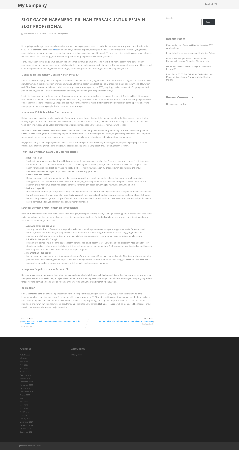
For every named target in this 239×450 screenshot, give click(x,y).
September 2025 (26, 391)
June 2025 (24, 402)
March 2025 (25, 412)
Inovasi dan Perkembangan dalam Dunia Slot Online (190, 53)
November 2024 (26, 425)
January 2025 (25, 418)
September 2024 (26, 432)
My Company (32, 5)
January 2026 (25, 378)
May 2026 (24, 365)
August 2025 (25, 395)
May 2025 (24, 405)
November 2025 (26, 385)
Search (169, 18)
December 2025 (26, 381)
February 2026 (25, 375)
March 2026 (25, 371)
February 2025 (25, 415)
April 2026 (24, 368)
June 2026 (24, 361)
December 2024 (26, 422)
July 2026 (23, 358)
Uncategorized (62, 34)
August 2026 (25, 355)
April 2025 (24, 408)
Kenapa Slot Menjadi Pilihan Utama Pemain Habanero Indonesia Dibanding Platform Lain (187, 59)
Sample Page (212, 4)
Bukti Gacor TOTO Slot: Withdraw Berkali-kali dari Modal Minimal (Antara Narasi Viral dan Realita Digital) (189, 77)
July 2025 (23, 398)
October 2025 (25, 388)
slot (56, 49)
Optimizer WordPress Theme (29, 446)
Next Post (126, 320)
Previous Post (51, 321)
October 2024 (25, 428)
